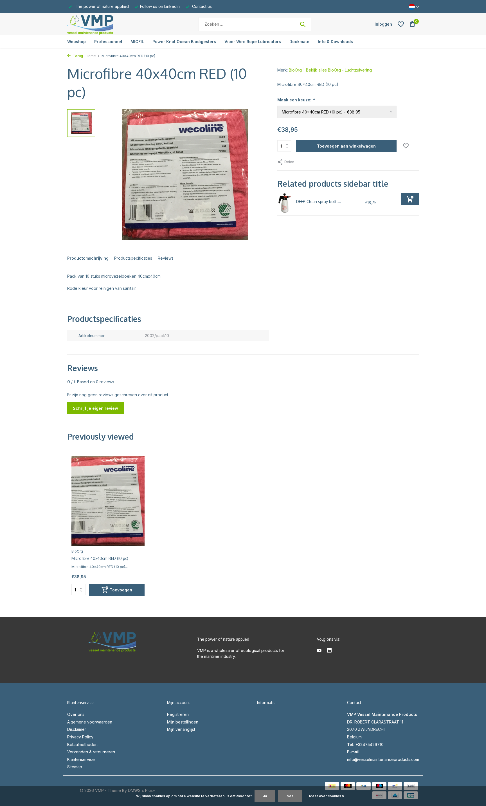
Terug (77, 56)
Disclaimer (76, 729)
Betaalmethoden (82, 744)
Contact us (201, 6)
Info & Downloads (335, 41)
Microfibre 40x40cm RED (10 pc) (99, 558)
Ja (265, 796)
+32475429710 (370, 744)
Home (91, 56)
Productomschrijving (88, 258)
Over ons (75, 714)
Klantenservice (81, 759)
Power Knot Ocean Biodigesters (184, 41)
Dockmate (299, 41)
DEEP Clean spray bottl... (318, 201)
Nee (290, 796)
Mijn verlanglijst (181, 729)
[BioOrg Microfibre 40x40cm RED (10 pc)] (108, 501)
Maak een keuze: (296, 99)
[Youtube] (319, 650)
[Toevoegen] (410, 199)
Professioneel (108, 41)
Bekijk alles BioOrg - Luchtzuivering (339, 70)
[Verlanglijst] (401, 24)
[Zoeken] (302, 24)
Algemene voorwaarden (89, 722)
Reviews (166, 258)
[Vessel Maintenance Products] (102, 24)
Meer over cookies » (326, 796)
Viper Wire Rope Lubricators (252, 41)
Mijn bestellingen (182, 722)
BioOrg (295, 70)
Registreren (178, 714)
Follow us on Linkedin (160, 6)
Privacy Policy (80, 736)
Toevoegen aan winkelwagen (346, 146)
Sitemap (74, 766)
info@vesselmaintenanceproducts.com (383, 759)
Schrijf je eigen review (95, 408)
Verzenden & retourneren (91, 751)
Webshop (76, 41)
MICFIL (137, 41)
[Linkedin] (329, 650)
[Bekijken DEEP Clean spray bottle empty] (284, 203)
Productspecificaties (133, 258)
